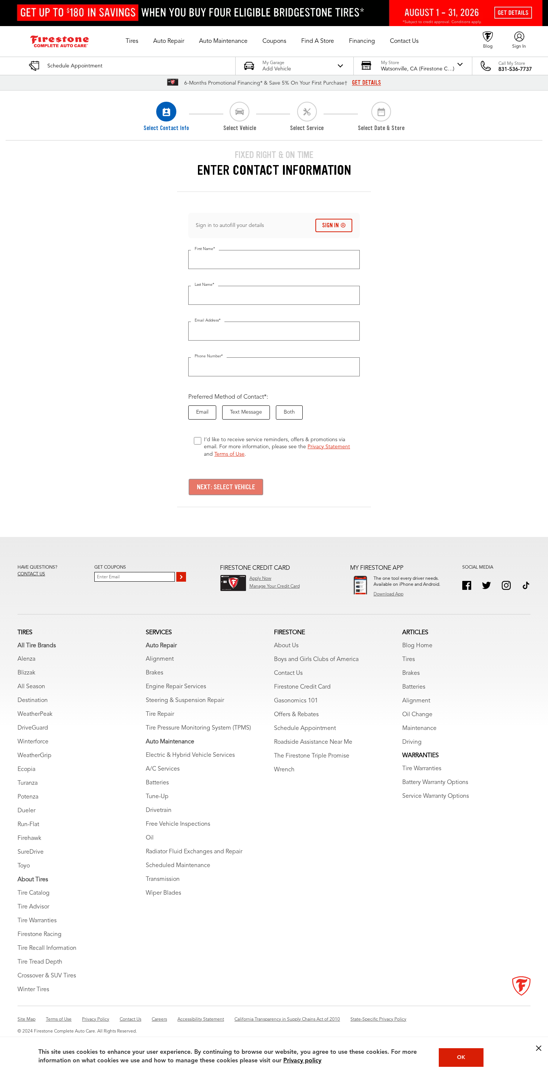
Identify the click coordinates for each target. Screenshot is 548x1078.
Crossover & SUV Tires (47, 976)
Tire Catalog (34, 893)
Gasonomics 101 (296, 701)
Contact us (31, 574)
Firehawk (29, 838)
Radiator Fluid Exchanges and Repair (194, 852)
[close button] (538, 1048)
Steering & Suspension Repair (185, 701)
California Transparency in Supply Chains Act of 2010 (287, 1019)
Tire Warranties (37, 921)
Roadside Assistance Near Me (313, 742)
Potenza (28, 797)
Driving (412, 742)
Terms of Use (229, 454)
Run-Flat (28, 825)
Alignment (160, 659)
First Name (205, 249)
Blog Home (417, 646)
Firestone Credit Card (302, 687)
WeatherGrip (34, 756)
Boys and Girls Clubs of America (316, 660)
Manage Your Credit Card (274, 586)
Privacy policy (302, 1061)
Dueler (26, 811)
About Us (286, 646)
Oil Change (417, 715)
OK (461, 1057)
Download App (388, 594)
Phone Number (209, 356)
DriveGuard (33, 728)
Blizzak (26, 673)
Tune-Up (157, 797)
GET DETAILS (366, 83)
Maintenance (419, 728)
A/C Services (163, 769)
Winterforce (33, 742)
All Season (31, 687)
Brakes (154, 673)
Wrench (284, 770)
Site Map (26, 1019)
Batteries (157, 783)
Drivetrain (158, 810)
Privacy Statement (329, 446)
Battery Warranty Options (435, 782)
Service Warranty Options (435, 796)
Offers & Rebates (296, 715)
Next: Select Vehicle (226, 487)
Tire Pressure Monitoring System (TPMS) (198, 728)
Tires (408, 660)
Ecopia (26, 769)
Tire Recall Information (47, 948)
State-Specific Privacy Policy (378, 1019)
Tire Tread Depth (40, 962)
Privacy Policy (95, 1019)
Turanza (28, 783)
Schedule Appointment (305, 728)
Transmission (163, 879)
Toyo (24, 866)
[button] (132, 41)
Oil (150, 838)
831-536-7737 (515, 69)
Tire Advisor (33, 907)
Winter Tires (33, 990)
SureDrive (31, 852)
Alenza (26, 659)
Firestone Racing (40, 935)
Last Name (204, 285)
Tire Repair (160, 714)
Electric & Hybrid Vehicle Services (190, 755)
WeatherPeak (35, 714)
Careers (159, 1019)
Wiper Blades (163, 893)
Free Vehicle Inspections (178, 824)
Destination (33, 701)
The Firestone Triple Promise (311, 756)
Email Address (208, 321)
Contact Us (288, 673)
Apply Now (260, 578)
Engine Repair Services (176, 687)
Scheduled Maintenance (178, 866)
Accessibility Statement (200, 1019)
